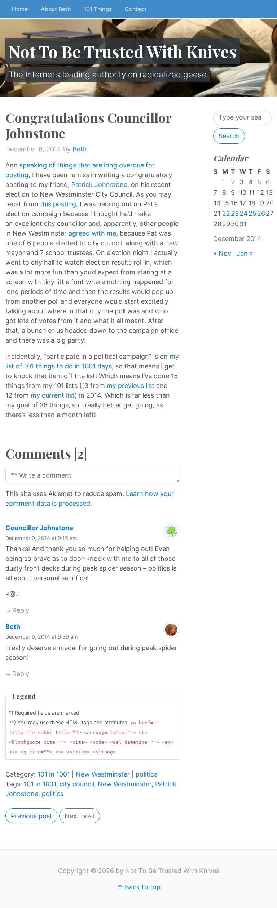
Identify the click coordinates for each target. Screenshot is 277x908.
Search (229, 136)
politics (146, 774)
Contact (135, 9)
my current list (53, 395)
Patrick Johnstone (99, 184)
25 (252, 213)
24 (243, 213)
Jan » (245, 253)
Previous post (31, 816)
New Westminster (103, 774)
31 (242, 224)
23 (235, 213)
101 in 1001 (54, 774)
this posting (58, 204)
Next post (80, 816)
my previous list (131, 385)
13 (269, 192)
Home (20, 9)
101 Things (98, 9)
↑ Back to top (139, 887)
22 (226, 213)
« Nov (222, 253)
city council (77, 784)
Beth (79, 149)
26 (261, 213)
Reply (19, 610)
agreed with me (92, 233)
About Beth (56, 9)
